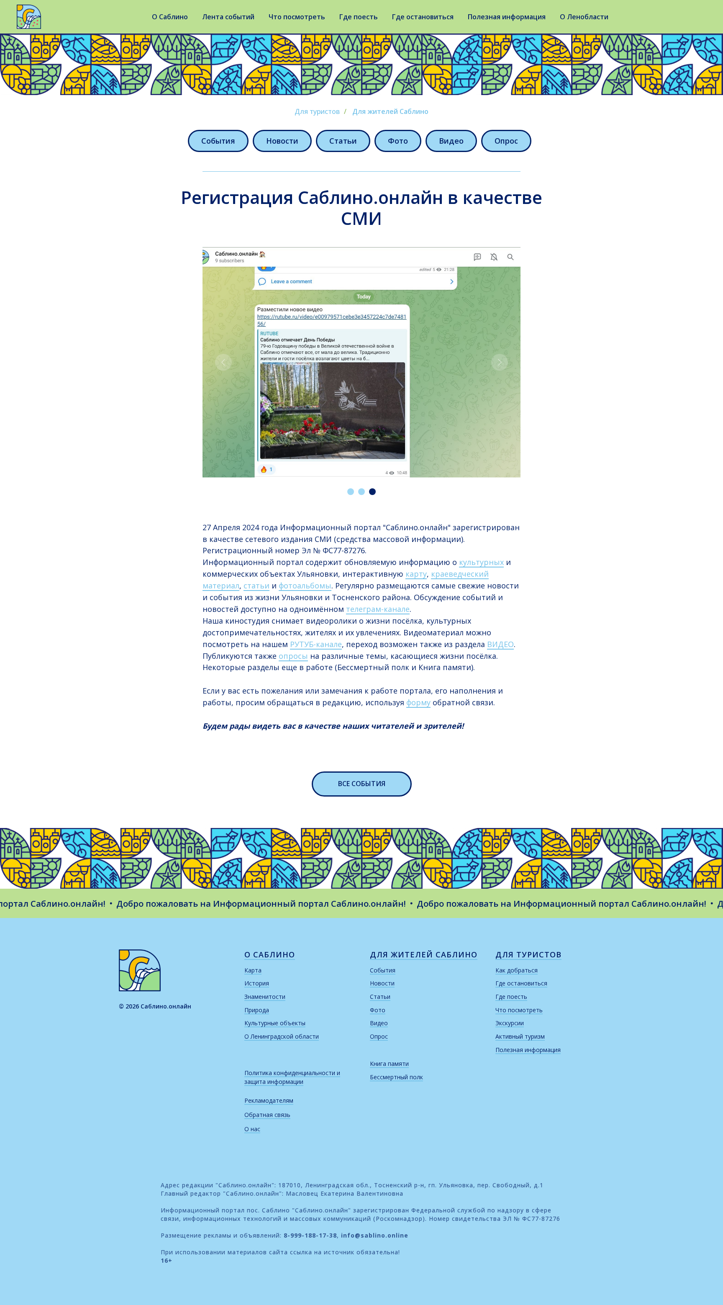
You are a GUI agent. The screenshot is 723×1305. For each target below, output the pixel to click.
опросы (293, 656)
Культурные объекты (274, 1023)
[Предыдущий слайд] (223, 362)
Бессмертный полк (396, 1077)
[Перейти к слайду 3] (372, 491)
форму (418, 702)
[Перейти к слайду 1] (350, 491)
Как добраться (516, 970)
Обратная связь (267, 1115)
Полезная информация (507, 16)
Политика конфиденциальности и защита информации (292, 1077)
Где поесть (358, 16)
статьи (256, 585)
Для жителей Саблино (390, 112)
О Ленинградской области (281, 1036)
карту (416, 574)
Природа (256, 1010)
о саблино (269, 954)
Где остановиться (423, 16)
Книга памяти (389, 1064)
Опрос (506, 141)
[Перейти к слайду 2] (361, 491)
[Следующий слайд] (499, 362)
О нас (252, 1129)
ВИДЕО (500, 644)
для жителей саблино (423, 954)
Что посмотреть (297, 16)
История (256, 983)
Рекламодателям (268, 1100)
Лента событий (228, 16)
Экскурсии (509, 1023)
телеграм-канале (378, 609)
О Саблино (170, 16)
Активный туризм (520, 1036)
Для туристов (317, 112)
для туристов (528, 954)
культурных (481, 562)
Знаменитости (264, 997)
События (218, 141)
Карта (253, 970)
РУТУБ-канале (316, 644)
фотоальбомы (305, 585)
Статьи (343, 141)
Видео (451, 141)
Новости (282, 141)
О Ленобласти (584, 16)
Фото (398, 141)
